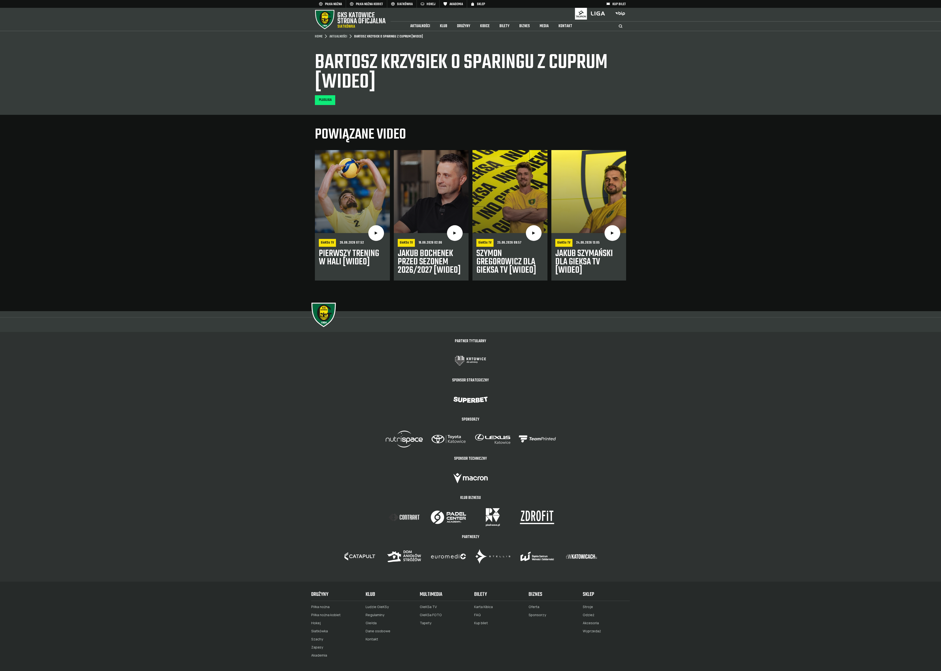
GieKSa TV (428, 607)
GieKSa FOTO (431, 615)
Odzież (588, 615)
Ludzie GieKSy (377, 607)
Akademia (319, 655)
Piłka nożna (320, 607)
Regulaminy (375, 615)
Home (318, 37)
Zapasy (317, 647)
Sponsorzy (537, 615)
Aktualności (420, 26)
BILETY (504, 26)
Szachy (317, 639)
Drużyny (463, 26)
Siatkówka (319, 631)
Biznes (524, 26)
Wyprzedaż (592, 631)
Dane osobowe (378, 631)
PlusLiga (325, 100)
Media (544, 26)
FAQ (477, 615)
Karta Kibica (483, 607)
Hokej (316, 623)
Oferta (534, 607)
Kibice (485, 26)
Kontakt (565, 26)
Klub (443, 26)
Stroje (588, 607)
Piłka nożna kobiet (326, 615)
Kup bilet (481, 623)
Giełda (371, 623)
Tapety (426, 623)
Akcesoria (591, 623)
